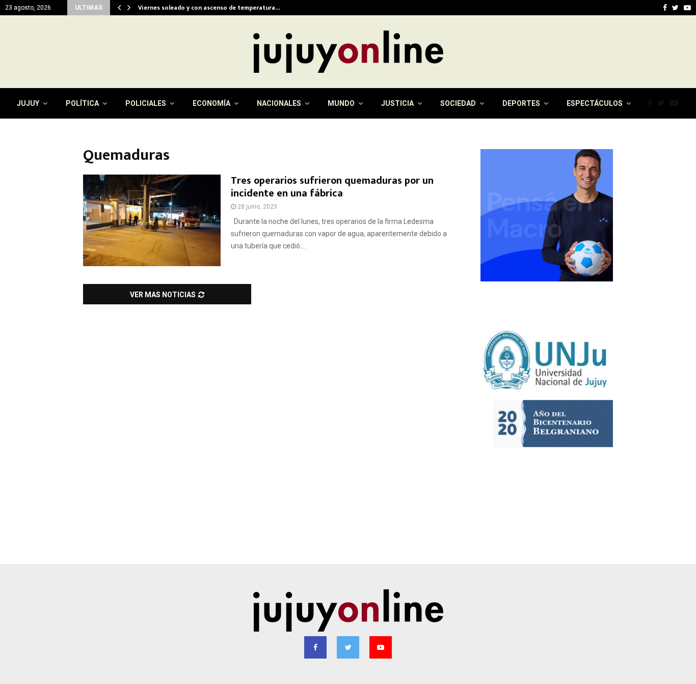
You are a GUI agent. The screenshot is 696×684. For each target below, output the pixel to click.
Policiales (145, 103)
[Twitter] (663, 103)
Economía (211, 103)
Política (82, 103)
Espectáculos (595, 103)
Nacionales (279, 103)
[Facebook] (652, 103)
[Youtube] (676, 103)
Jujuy (28, 103)
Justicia (397, 103)
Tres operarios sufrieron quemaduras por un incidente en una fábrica (332, 187)
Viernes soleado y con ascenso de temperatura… (209, 8)
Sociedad (458, 103)
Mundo (341, 103)
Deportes (521, 103)
